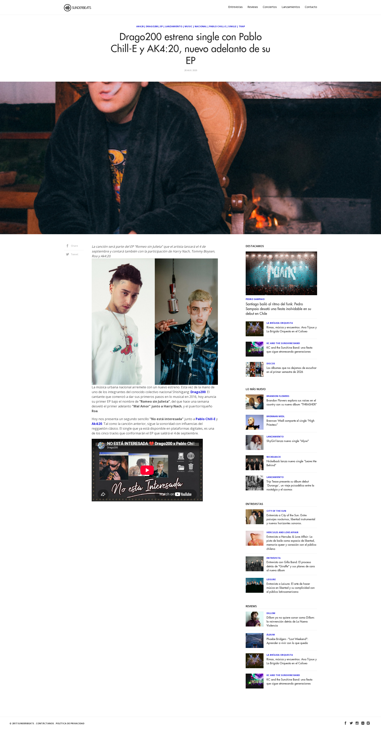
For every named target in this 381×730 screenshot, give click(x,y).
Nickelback (274, 456)
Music (188, 26)
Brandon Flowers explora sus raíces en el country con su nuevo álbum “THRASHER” (292, 402)
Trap (242, 26)
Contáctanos (45, 723)
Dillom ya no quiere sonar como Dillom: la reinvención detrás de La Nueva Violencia (291, 621)
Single (232, 26)
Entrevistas (235, 7)
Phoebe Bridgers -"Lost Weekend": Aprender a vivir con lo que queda (287, 641)
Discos (271, 363)
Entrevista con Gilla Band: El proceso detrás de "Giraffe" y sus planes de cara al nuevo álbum (291, 566)
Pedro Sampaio (255, 299)
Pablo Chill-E (217, 26)
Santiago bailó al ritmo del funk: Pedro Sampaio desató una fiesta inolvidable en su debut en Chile (278, 308)
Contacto (311, 7)
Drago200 (152, 26)
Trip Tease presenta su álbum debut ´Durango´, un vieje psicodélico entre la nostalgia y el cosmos (290, 485)
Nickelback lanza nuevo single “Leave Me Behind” (292, 463)
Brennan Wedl (276, 416)
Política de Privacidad (70, 723)
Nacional (201, 26)
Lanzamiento (173, 26)
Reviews (252, 7)
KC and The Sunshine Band (283, 343)
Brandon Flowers (278, 395)
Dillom (271, 613)
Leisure (271, 579)
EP (161, 26)
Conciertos (270, 7)
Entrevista (274, 557)
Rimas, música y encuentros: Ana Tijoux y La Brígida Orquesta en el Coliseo (292, 329)
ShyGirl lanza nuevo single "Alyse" (288, 441)
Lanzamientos (291, 7)
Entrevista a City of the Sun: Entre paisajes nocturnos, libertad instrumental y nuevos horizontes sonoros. (291, 519)
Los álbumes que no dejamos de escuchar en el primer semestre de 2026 (292, 369)
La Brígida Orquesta (280, 322)
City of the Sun (276, 510)
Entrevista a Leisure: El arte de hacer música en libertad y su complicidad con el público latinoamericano (291, 587)
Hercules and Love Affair (282, 532)
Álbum (271, 634)
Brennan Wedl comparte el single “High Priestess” (291, 422)
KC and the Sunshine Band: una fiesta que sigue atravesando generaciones (289, 349)
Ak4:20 (139, 26)
